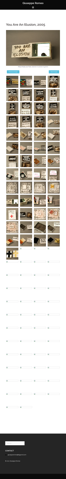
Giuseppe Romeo (33, 3)
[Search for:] (15, 443)
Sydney (31, 476)
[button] (13, 71)
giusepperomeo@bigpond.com (17, 455)
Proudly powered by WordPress (13, 476)
